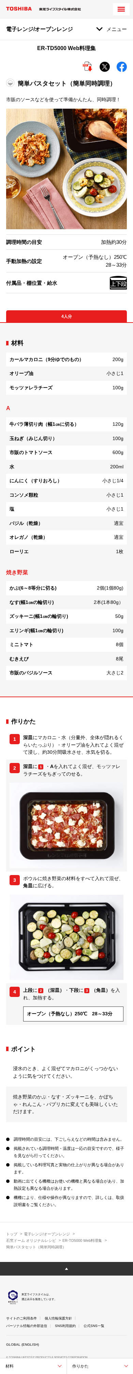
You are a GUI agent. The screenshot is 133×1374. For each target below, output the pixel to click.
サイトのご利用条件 (21, 1318)
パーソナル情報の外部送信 (26, 1326)
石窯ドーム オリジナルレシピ (31, 1240)
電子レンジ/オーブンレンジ (47, 1234)
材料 (9, 1366)
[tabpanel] (66, 509)
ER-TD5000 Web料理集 (82, 1240)
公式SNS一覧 (94, 1326)
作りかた (80, 1366)
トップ (11, 1234)
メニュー (116, 29)
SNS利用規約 (65, 1326)
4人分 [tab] (66, 316)
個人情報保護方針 (58, 1318)
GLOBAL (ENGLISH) (22, 1344)
